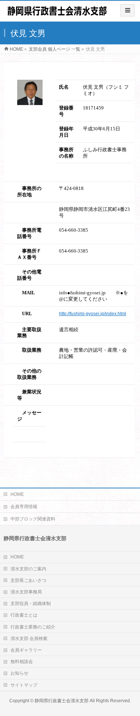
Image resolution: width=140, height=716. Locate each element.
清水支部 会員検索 (28, 638)
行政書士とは (23, 615)
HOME (17, 494)
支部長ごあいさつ (28, 580)
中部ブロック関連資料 (32, 519)
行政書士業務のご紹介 (32, 627)
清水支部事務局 (26, 592)
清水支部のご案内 (28, 568)
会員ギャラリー (26, 650)
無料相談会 (21, 661)
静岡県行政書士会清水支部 (61, 700)
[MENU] (127, 10)
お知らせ (19, 673)
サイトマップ (23, 685)
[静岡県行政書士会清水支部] (57, 14)
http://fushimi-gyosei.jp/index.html (92, 313)
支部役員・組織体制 (30, 603)
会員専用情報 (23, 506)
